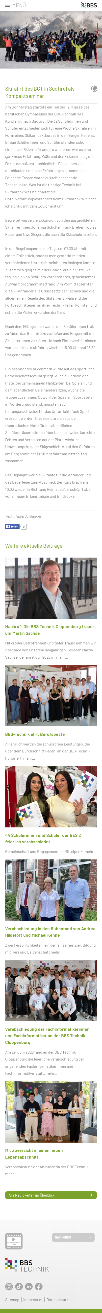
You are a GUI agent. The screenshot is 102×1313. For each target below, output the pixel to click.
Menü (19, 5)
